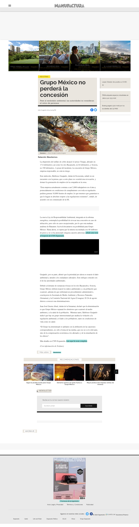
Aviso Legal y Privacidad (55, 504)
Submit (88, 406)
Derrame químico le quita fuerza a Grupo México (69, 383)
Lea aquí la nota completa (76, 341)
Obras (73, 519)
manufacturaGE (87, 513)
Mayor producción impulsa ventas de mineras (100, 383)
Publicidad (89, 504)
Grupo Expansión (85, 519)
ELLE (64, 519)
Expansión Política (52, 519)
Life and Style (37, 519)
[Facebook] (91, 109)
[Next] (116, 371)
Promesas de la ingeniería (69, 501)
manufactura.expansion (91, 513)
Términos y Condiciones (75, 504)
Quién (26, 519)
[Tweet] (95, 109)
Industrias (44, 76)
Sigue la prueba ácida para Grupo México (38, 383)
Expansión (16, 519)
